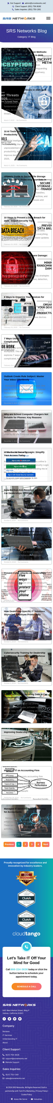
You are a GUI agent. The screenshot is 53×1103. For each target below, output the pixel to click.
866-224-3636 (19, 969)
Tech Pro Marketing (27, 1091)
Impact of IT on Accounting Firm (21, 770)
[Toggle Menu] (48, 18)
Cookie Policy (26, 1095)
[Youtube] (19, 1019)
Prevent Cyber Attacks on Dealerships (25, 573)
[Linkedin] (14, 1019)
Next (45, 844)
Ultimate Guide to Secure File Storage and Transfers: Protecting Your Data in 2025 (25, 179)
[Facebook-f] (4, 1019)
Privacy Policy (41, 1091)
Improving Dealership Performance (23, 732)
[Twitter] (9, 1019)
